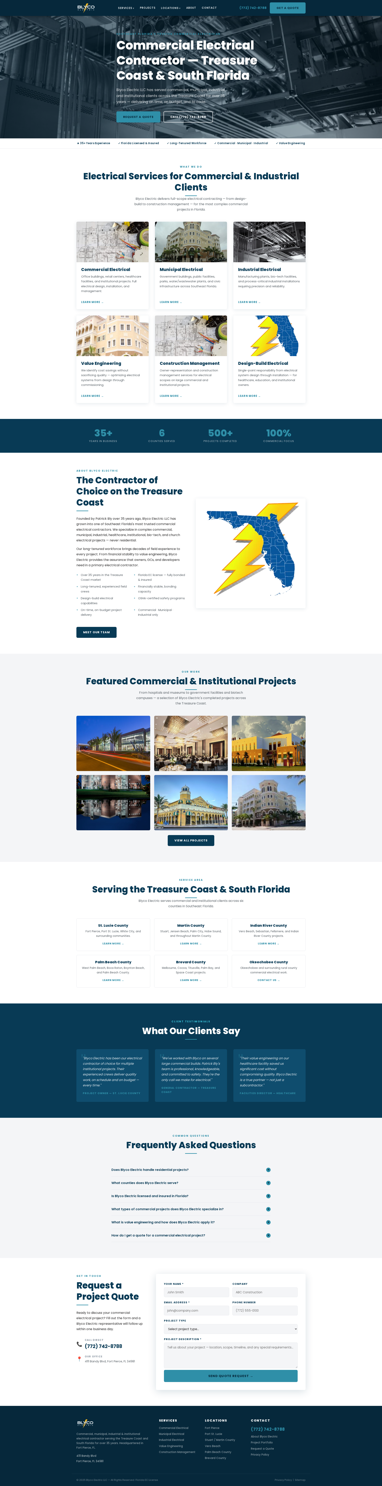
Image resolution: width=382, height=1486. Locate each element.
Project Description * (183, 1339)
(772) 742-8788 (253, 8)
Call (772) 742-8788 (188, 117)
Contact (209, 8)
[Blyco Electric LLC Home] (85, 8)
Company (240, 1284)
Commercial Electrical (173, 1428)
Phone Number (244, 1302)
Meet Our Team (96, 632)
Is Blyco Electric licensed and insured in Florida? (190, 1196)
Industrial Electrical (171, 1440)
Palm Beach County (218, 1452)
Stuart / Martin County (220, 1440)
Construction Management (177, 1452)
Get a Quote (288, 8)
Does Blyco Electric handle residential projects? (190, 1169)
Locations (169, 8)
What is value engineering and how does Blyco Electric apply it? (190, 1222)
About (191, 8)
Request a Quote (138, 117)
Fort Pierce (212, 1428)
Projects (147, 8)
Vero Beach (212, 1446)
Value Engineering (171, 1446)
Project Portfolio (262, 1442)
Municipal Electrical (171, 1434)
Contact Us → (268, 980)
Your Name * (174, 1284)
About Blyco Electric (264, 1436)
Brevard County (215, 1458)
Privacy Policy (260, 1455)
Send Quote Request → (230, 1376)
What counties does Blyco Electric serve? (190, 1183)
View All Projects (191, 840)
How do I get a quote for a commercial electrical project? (190, 1235)
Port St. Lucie (213, 1434)
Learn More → (92, 302)
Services (125, 8)
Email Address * (177, 1302)
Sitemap (300, 1480)
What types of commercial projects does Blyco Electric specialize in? (190, 1209)
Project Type (175, 1320)
